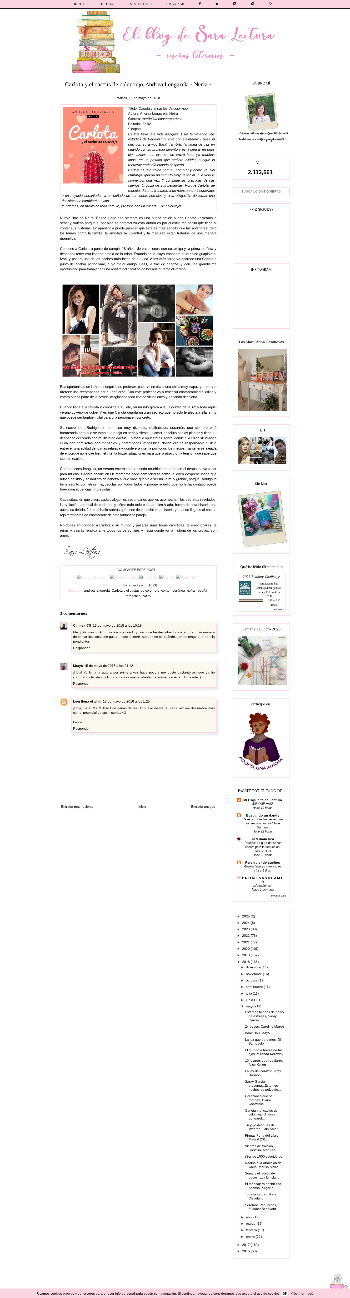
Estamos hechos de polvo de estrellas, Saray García (264, 1016)
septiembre (255, 987)
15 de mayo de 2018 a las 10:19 (117, 625)
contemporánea (173, 590)
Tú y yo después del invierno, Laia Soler (261, 1127)
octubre (252, 980)
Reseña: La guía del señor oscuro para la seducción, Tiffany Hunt (263, 847)
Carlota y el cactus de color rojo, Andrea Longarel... (261, 1114)
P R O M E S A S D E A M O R (263, 880)
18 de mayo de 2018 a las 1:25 (126, 701)
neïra (191, 590)
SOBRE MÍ (175, 4)
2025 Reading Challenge (261, 576)
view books (278, 609)
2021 (246, 942)
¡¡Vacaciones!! (263, 885)
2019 (246, 955)
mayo (250, 1006)
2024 (246, 923)
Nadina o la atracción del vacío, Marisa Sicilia (263, 1165)
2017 (246, 1245)
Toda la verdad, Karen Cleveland (261, 1196)
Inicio (142, 806)
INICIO (78, 4)
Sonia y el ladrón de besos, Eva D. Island (262, 1175)
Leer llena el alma (87, 701)
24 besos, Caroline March (264, 1026)
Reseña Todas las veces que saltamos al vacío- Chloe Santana (263, 823)
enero (251, 1237)
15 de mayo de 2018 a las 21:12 (108, 666)
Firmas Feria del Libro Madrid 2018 (261, 1137)
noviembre (254, 974)
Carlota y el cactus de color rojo (135, 590)
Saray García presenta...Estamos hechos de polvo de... (263, 1085)
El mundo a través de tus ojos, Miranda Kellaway (264, 1052)
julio (249, 993)
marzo (251, 1223)
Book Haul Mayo (257, 1033)
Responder (81, 648)
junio (250, 1000)
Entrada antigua (203, 806)
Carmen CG (82, 625)
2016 (246, 1251)
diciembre (254, 967)
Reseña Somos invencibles (262, 866)
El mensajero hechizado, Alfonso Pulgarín (263, 1186)
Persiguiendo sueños (262, 862)
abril (249, 1217)
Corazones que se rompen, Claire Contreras (259, 1100)
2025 (246, 916)
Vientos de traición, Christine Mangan (260, 1148)
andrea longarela (97, 590)
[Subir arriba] (337, 1284)
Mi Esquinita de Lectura (262, 800)
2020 (246, 949)
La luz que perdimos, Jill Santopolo (263, 1041)
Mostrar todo (278, 895)
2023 (246, 929)
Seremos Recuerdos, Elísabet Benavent (261, 1207)
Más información (302, 1293)
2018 (246, 962)
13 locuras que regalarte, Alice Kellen (264, 1062)
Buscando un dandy (262, 815)
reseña (202, 590)
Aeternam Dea (262, 839)
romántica (132, 596)
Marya (78, 666)
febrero (252, 1230)
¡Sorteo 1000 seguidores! (264, 1156)
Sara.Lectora (266, 583)
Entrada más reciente (77, 806)
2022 (246, 935)
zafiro (146, 596)
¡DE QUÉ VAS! (262, 804)
